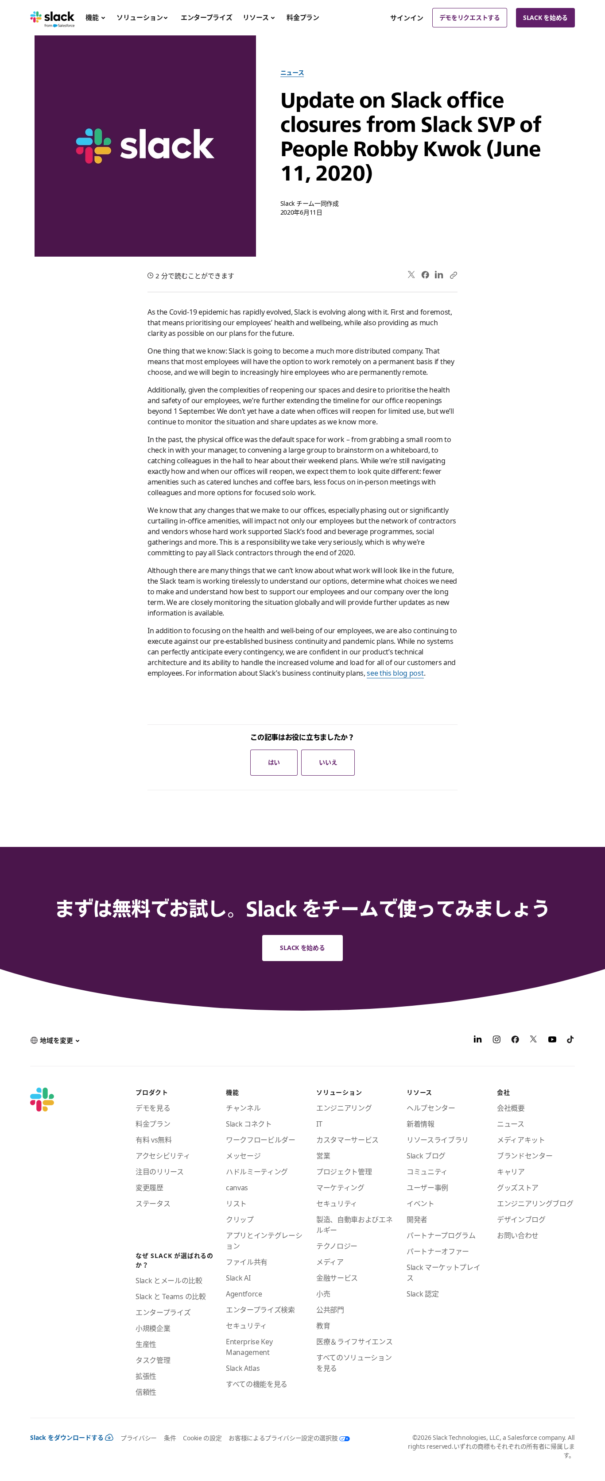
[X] (534, 1041)
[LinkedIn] (439, 275)
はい (274, 762)
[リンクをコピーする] (453, 275)
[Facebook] (425, 275)
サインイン (406, 17)
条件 (170, 1438)
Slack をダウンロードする (67, 1437)
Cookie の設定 (202, 1438)
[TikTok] (571, 1041)
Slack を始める (545, 17)
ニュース (292, 72)
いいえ (328, 762)
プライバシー (138, 1438)
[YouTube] (552, 1041)
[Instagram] (496, 1041)
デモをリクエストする (469, 17)
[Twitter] (411, 275)
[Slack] (52, 18)
